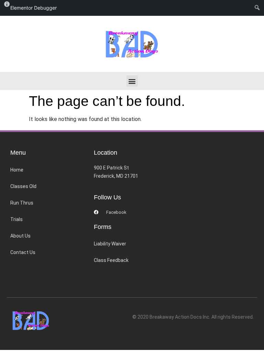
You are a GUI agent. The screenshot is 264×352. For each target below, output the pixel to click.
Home (16, 170)
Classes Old (23, 186)
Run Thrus (21, 203)
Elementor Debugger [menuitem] (33, 8)
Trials (16, 219)
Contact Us (22, 252)
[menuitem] (258, 8)
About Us (20, 236)
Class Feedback (111, 260)
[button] (132, 81)
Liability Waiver (110, 243)
